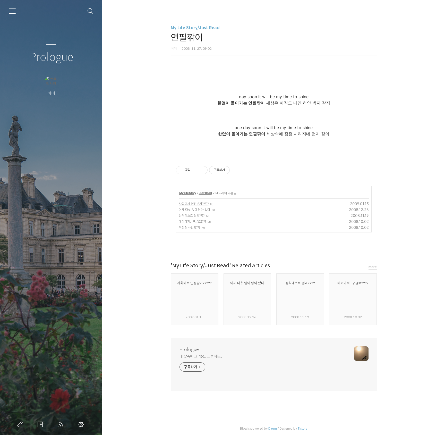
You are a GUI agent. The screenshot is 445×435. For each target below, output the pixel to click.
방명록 (41, 424)
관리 (82, 424)
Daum (272, 428)
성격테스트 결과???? (191, 215)
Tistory (302, 428)
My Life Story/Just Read (195, 27)
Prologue (51, 57)
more (373, 267)
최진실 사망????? (189, 227)
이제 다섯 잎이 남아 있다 (194, 210)
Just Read (205, 193)
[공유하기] (195, 170)
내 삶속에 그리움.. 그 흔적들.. (200, 356)
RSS (61, 424)
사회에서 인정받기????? (194, 204)
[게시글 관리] (202, 170)
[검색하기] (90, 11)
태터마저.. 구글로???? (192, 221)
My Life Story (187, 193)
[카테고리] (12, 11)
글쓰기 (21, 424)
